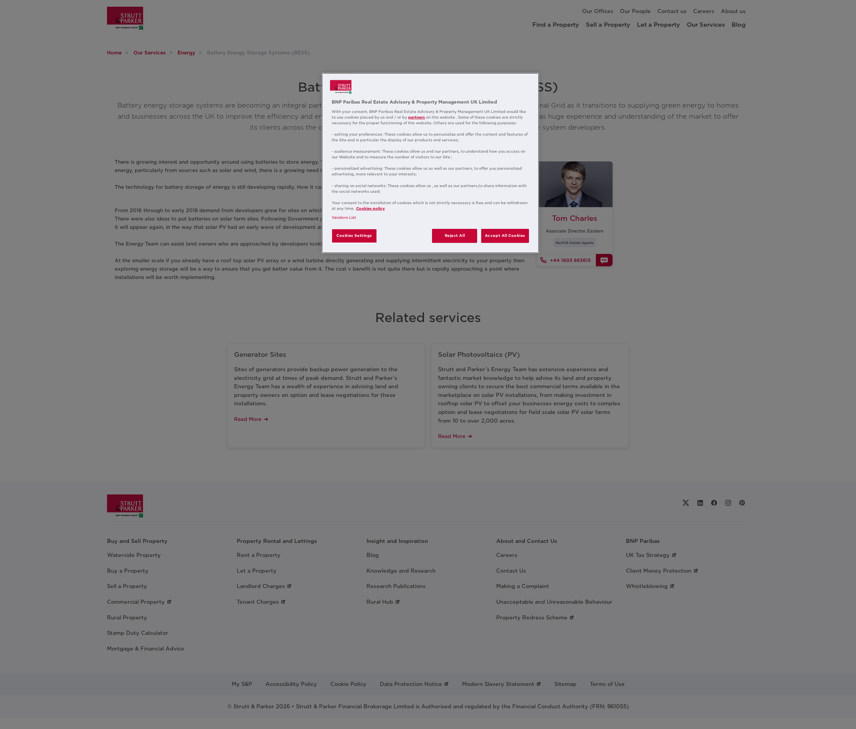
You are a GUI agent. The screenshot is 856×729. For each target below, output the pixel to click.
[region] (430, 163)
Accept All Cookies (505, 235)
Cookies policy (370, 208)
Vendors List (344, 217)
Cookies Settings (354, 235)
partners (416, 117)
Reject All (455, 235)
